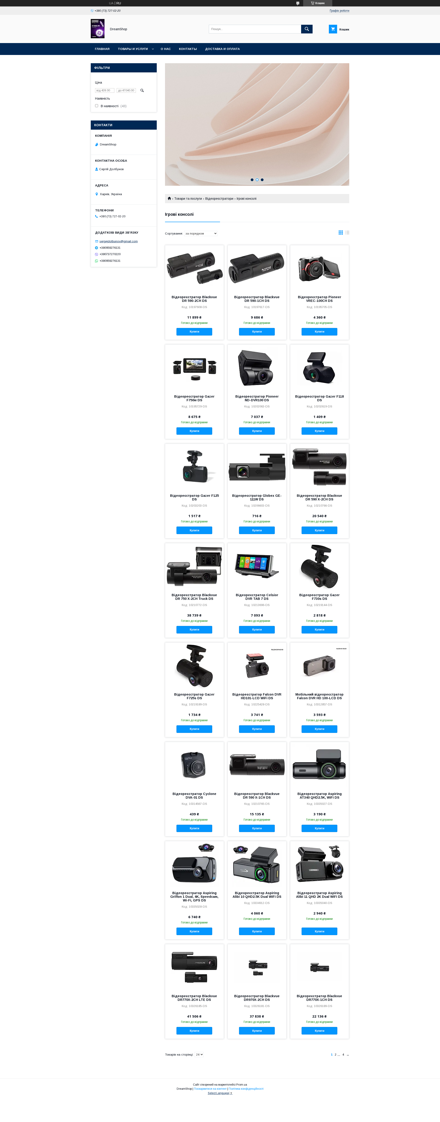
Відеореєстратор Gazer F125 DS (194, 497)
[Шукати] (307, 29)
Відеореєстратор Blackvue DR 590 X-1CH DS (257, 795)
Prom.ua (241, 1084)
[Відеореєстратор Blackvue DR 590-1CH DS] (257, 268)
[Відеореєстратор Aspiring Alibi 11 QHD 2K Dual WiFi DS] (319, 864)
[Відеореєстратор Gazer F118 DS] (319, 367)
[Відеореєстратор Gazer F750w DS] (194, 367)
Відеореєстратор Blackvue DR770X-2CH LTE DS (194, 998)
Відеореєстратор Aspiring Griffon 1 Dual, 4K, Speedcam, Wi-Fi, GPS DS (194, 896)
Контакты (188, 49)
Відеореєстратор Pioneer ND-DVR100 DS (257, 398)
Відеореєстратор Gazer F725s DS (194, 696)
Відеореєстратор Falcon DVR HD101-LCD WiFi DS (256, 696)
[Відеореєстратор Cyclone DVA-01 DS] (194, 765)
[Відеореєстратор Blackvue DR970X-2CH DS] (257, 967)
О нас (166, 49)
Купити (194, 331)
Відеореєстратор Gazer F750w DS (194, 398)
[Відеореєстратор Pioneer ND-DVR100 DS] (257, 367)
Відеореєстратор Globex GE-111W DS (257, 497)
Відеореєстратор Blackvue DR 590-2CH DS (194, 299)
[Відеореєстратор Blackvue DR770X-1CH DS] (319, 967)
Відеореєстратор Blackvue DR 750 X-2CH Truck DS (194, 597)
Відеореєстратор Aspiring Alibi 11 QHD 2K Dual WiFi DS (319, 894)
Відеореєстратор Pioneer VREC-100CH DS (319, 299)
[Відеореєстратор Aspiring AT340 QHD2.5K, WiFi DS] (319, 765)
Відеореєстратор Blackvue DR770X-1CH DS (319, 998)
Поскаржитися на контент (210, 1088)
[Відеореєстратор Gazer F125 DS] (194, 467)
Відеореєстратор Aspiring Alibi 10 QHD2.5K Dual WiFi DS (257, 894)
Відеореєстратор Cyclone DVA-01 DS (194, 795)
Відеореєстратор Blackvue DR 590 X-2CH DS (319, 497)
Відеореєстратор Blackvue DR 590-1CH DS (257, 299)
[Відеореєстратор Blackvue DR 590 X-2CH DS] (319, 467)
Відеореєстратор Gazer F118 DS (319, 398)
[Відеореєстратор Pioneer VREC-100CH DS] (319, 268)
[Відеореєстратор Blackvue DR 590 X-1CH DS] (257, 765)
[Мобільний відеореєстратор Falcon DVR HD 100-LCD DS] (319, 665)
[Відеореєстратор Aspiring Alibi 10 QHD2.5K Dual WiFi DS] (257, 864)
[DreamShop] (97, 37)
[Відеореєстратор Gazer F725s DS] (194, 665)
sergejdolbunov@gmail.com (118, 241)
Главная (102, 49)
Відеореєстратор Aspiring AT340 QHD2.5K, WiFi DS (319, 795)
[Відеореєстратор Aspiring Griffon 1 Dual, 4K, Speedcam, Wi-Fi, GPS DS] (194, 864)
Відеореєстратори (219, 198)
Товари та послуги (188, 198)
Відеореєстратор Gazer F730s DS (319, 597)
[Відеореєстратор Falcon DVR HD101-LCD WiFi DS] (257, 665)
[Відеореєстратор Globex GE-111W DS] (257, 467)
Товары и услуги (133, 49)
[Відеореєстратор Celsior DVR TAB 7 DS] (257, 566)
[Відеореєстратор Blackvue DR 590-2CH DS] (194, 268)
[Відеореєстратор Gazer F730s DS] (319, 566)
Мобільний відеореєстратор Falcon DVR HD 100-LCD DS (319, 696)
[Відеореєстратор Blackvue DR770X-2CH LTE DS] (194, 967)
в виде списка (347, 233)
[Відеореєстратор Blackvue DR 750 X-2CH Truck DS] (194, 566)
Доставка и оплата (222, 49)
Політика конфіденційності (246, 1088)
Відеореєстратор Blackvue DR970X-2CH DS (257, 998)
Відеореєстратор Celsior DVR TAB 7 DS (257, 597)
